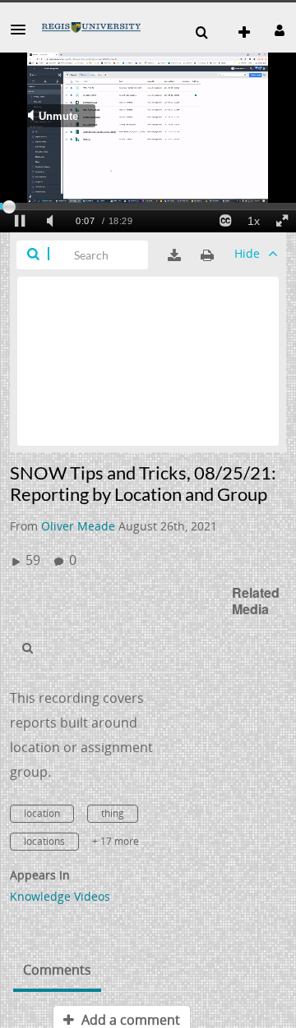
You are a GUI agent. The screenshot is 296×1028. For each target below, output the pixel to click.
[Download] (174, 255)
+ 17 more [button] (115, 841)
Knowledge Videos (60, 896)
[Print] (207, 255)
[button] (23, 29)
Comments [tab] (57, 970)
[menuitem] (201, 33)
